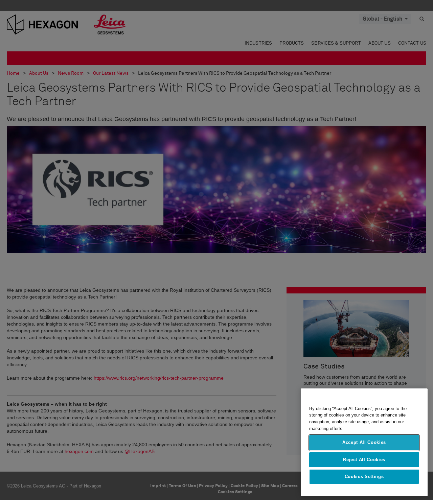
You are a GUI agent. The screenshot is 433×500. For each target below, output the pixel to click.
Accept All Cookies (364, 442)
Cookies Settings (364, 476)
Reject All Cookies (364, 459)
